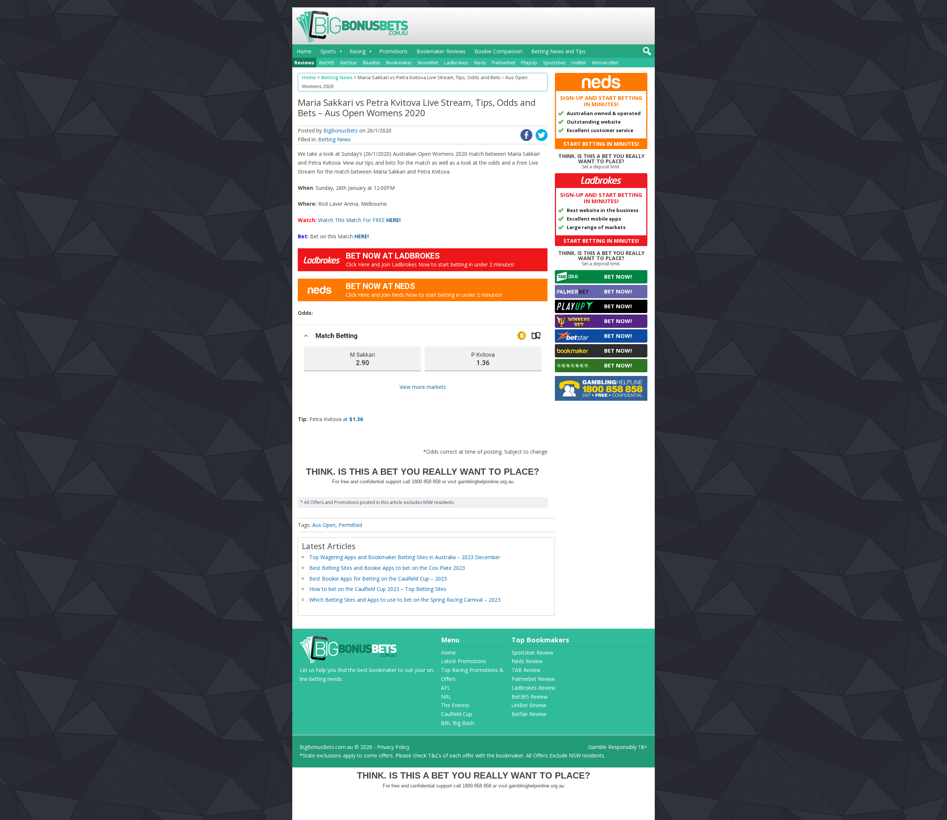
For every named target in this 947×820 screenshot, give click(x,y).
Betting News (334, 139)
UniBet (578, 62)
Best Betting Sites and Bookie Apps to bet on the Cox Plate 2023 (387, 567)
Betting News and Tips (558, 51)
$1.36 (356, 419)
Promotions (393, 51)
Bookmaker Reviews (441, 51)
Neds (480, 62)
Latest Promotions (463, 661)
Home (304, 51)
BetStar (348, 62)
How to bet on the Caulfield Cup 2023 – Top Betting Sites (377, 588)
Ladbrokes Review (533, 687)
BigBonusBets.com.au (326, 746)
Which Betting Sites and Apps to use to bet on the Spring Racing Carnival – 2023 (405, 599)
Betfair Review (529, 714)
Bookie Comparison (498, 51)
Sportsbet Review (532, 652)
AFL (445, 687)
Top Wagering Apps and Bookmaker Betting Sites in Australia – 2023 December (404, 557)
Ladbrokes (456, 62)
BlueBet (371, 62)
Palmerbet (503, 62)
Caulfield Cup (456, 714)
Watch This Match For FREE (359, 220)
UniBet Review (529, 705)
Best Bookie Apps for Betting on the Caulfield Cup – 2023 (378, 578)
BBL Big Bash (457, 722)
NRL (446, 696)
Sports (328, 51)
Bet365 (326, 62)
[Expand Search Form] (646, 53)
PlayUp (529, 62)
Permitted (350, 524)
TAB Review (526, 669)
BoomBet (428, 62)
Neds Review (527, 661)
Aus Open (324, 524)
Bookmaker (399, 62)
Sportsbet (554, 62)
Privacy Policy (393, 746)
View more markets (423, 386)
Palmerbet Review (533, 678)
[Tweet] (541, 138)
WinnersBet (605, 62)
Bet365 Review (529, 696)
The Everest (455, 705)
